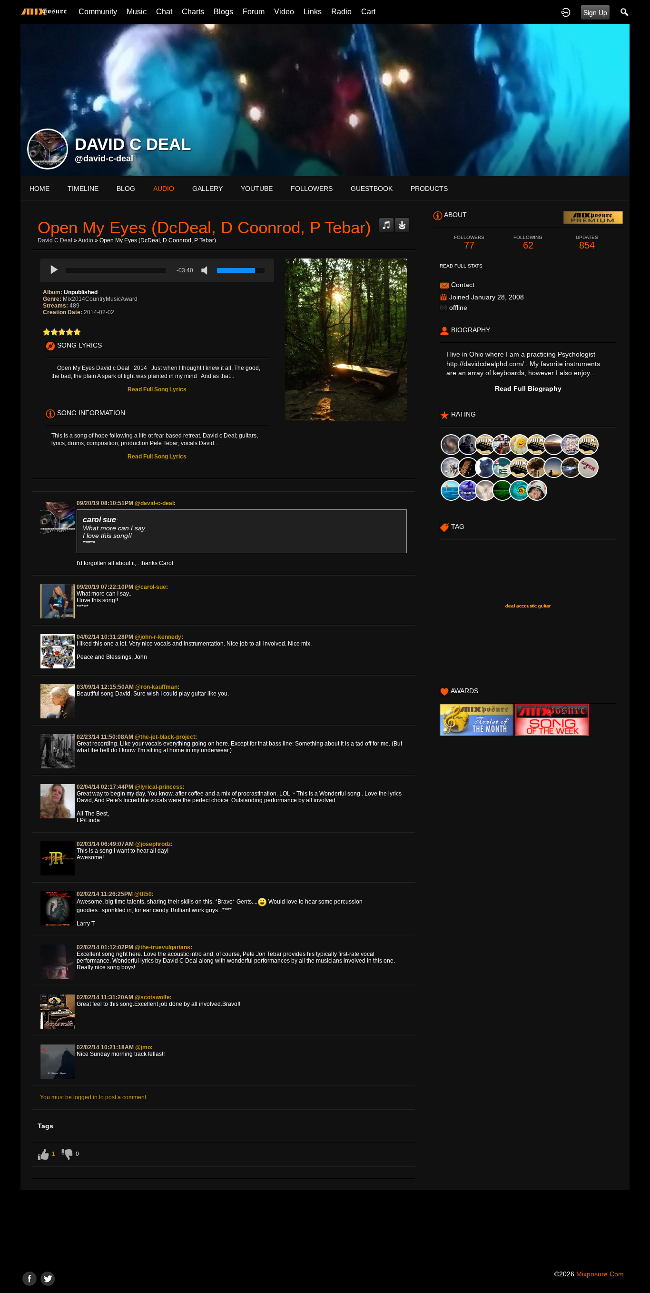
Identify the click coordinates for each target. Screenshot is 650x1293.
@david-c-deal (104, 158)
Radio (341, 12)
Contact (462, 284)
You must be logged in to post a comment (93, 1097)
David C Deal (55, 240)
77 (469, 242)
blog (126, 188)
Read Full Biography (528, 388)
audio (163, 188)
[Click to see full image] (325, 99)
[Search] (625, 12)
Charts (193, 12)
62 (527, 242)
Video (284, 12)
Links (313, 12)
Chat (164, 12)
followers (312, 188)
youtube (257, 188)
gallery (207, 188)
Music (137, 12)
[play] (54, 270)
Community (98, 12)
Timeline (83, 188)
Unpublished (81, 292)
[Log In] (566, 12)
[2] (50, 332)
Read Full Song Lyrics (157, 389)
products (429, 188)
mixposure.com (600, 1274)
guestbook (372, 188)
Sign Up (595, 12)
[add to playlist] (386, 221)
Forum (254, 12)
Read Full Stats (461, 266)
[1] (46, 332)
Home (39, 188)
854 (587, 242)
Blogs (223, 12)
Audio (85, 240)
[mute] (206, 270)
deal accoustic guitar (528, 605)
